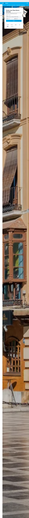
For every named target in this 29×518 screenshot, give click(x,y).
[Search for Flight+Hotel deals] (1, 10)
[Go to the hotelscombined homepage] (5, 3)
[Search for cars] (1, 8)
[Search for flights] (1, 5)
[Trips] (1, 13)
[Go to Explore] (1, 11)
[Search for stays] (1, 7)
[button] (1, 3)
